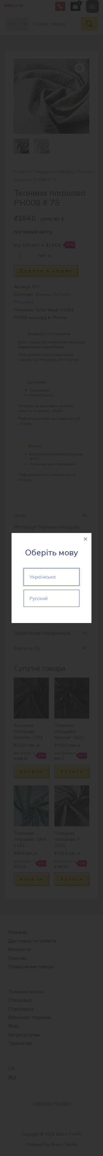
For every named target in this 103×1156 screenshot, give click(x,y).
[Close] (85, 539)
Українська (42, 577)
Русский (38, 598)
